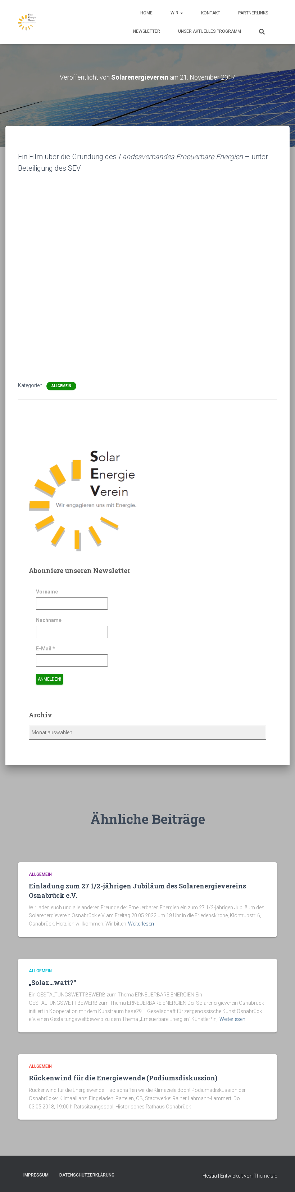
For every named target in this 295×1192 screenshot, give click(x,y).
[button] (181, 12)
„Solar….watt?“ (54, 982)
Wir (175, 12)
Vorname (47, 592)
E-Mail (45, 648)
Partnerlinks (253, 12)
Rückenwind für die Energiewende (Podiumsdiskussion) (123, 1078)
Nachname (49, 620)
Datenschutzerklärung (86, 1175)
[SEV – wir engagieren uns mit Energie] (27, 22)
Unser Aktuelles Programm (209, 31)
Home (146, 12)
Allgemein (61, 386)
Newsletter (146, 31)
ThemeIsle (265, 1176)
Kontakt (210, 12)
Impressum (36, 1175)
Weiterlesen (141, 924)
